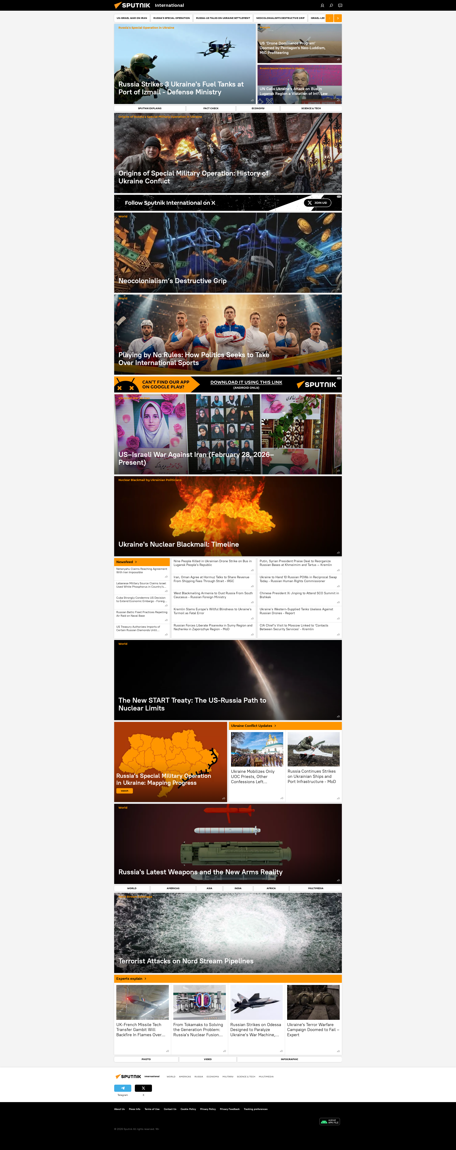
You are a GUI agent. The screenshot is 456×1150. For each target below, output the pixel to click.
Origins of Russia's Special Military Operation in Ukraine (160, 117)
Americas (185, 1076)
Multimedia (266, 1076)
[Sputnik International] (133, 9)
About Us (119, 1109)
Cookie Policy (188, 1109)
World (122, 216)
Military (227, 1076)
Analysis (265, 27)
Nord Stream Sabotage (135, 897)
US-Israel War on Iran (134, 398)
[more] (252, 100)
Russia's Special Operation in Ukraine (146, 28)
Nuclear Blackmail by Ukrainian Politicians (150, 480)
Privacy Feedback (230, 1109)
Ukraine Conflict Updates (251, 725)
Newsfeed (124, 562)
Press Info (134, 1109)
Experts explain (129, 978)
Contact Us (170, 1109)
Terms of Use (152, 1109)
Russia (199, 1076)
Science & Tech (246, 1076)
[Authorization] (322, 5)
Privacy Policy (208, 1109)
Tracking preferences (256, 1109)
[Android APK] (330, 1122)
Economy (213, 1076)
